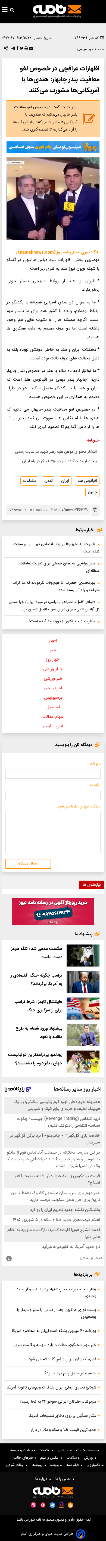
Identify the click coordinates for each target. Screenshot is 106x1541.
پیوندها (38, 1465)
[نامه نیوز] (57, 10)
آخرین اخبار (53, 726)
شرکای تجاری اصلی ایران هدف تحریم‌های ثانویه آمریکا (51, 1387)
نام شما (95, 763)
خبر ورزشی (53, 678)
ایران (65, 481)
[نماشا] (43, 1504)
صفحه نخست (87, 1450)
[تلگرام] (12, 49)
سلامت (72, 1458)
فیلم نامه (73, 1465)
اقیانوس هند (87, 481)
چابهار (92, 492)
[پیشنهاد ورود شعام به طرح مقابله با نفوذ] (83, 1035)
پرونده (55, 1465)
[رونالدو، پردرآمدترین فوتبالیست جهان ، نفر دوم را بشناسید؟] (83, 1062)
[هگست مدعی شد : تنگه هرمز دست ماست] (83, 956)
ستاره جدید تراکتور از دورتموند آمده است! (62, 621)
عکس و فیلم (50, 1458)
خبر (53, 650)
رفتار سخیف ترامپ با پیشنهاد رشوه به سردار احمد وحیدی (56, 1293)
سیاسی (64, 1450)
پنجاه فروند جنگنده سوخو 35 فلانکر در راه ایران (59, 461)
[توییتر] (21, 49)
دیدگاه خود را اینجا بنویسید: (78, 806)
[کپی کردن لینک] (94, 510)
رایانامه (95, 785)
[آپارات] (33, 1505)
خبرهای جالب (24, 1458)
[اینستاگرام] (61, 1505)
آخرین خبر (53, 688)
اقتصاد (46, 1450)
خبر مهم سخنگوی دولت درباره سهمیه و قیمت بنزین (54, 1345)
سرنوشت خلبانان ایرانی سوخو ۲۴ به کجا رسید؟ (58, 1401)
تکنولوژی (94, 1465)
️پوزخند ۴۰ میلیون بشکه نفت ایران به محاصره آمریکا (54, 1331)
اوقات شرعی (16, 1465)
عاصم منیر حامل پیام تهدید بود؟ (70, 1373)
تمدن (48, 481)
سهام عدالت (53, 716)
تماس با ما (64, 1479)
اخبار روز (53, 659)
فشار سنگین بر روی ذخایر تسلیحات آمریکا (62, 1415)
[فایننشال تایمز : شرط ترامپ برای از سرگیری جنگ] (83, 1009)
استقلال (53, 707)
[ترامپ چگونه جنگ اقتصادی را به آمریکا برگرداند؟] (83, 982)
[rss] (70, 1505)
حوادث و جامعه (22, 1450)
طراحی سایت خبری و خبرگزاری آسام (47, 1534)
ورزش (89, 1458)
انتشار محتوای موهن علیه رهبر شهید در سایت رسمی (56, 452)
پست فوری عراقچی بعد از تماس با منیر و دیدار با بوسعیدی (56, 1313)
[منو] (5, 10)
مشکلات (29, 481)
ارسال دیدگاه (28, 863)
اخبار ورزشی (53, 669)
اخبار (53, 640)
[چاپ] (25, 49)
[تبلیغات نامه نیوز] (53, 147)
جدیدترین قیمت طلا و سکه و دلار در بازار (63, 1430)
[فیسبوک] (16, 49)
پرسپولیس (53, 697)
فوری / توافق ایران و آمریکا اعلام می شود (62, 1359)
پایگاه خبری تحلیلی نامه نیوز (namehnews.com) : (57, 252)
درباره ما (42, 1479)
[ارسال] (30, 49)
